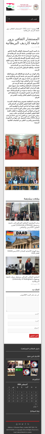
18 (32, 398)
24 (36, 401)
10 (36, 395)
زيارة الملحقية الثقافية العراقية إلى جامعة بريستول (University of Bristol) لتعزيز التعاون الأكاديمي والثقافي (23, 225)
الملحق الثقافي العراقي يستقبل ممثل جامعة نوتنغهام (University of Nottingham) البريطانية (22, 279)
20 (22, 398)
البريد (37, 321)
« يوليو (35, 406)
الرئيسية (34, 29)
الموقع (36, 328)
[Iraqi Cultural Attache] (22, 9)
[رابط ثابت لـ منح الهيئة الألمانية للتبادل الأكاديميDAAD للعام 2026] (22, 248)
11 (32, 395)
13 (22, 395)
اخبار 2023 (26, 29)
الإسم (37, 314)
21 (17, 398)
